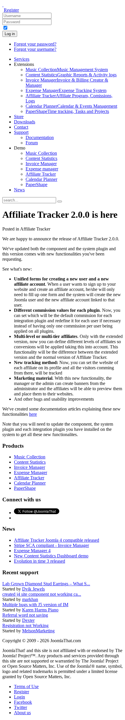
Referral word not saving (25, 615)
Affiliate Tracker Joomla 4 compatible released (56, 540)
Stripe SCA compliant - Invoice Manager (51, 545)
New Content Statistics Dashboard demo (51, 555)
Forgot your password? (35, 44)
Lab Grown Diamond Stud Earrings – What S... (46, 583)
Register (11, 10)
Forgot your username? (35, 49)
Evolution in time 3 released (39, 561)
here (33, 414)
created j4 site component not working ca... (41, 594)
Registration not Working (25, 625)
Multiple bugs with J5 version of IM (35, 604)
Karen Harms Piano (40, 609)
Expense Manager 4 (32, 550)
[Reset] (59, 201)
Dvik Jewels (33, 588)
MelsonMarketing (38, 630)
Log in (10, 34)
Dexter (28, 620)
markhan (30, 599)
